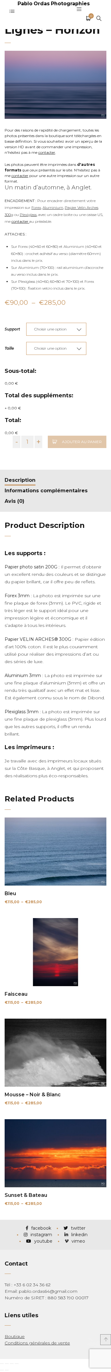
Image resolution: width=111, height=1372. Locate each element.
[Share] (7, 1363)
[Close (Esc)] (2, 1363)
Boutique (15, 1336)
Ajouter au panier (82, 441)
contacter (46, 152)
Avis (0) (14, 501)
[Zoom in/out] (16, 1363)
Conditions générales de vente (37, 1343)
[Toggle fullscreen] (12, 1363)
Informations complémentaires (46, 491)
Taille (9, 348)
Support (12, 329)
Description (20, 480)
